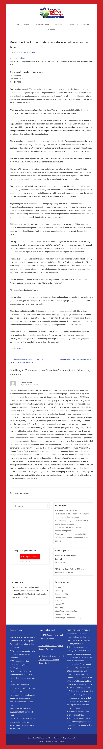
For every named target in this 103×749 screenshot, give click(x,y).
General (19, 348)
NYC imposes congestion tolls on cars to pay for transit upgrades (22, 654)
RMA (57, 607)
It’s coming (14, 120)
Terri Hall (32, 52)
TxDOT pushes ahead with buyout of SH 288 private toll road (21, 711)
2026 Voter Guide (42, 24)
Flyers (57, 591)
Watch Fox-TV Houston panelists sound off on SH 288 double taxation (22, 688)
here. (23, 58)
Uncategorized (61, 614)
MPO (57, 601)
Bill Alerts (58, 587)
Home (16, 24)
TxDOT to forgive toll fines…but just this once (73, 359)
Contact (51, 30)
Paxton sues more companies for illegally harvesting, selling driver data (22, 644)
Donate (86, 24)
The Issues (58, 24)
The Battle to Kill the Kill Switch (67, 510)
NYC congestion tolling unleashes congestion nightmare (19, 664)
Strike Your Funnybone (64, 611)
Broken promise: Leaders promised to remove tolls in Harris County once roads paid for (71, 537)
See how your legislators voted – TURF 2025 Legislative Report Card (51, 659)
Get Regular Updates (30, 557)
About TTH (73, 24)
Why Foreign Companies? (65, 618)
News (26, 24)
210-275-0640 (60, 562)
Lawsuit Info (60, 597)
